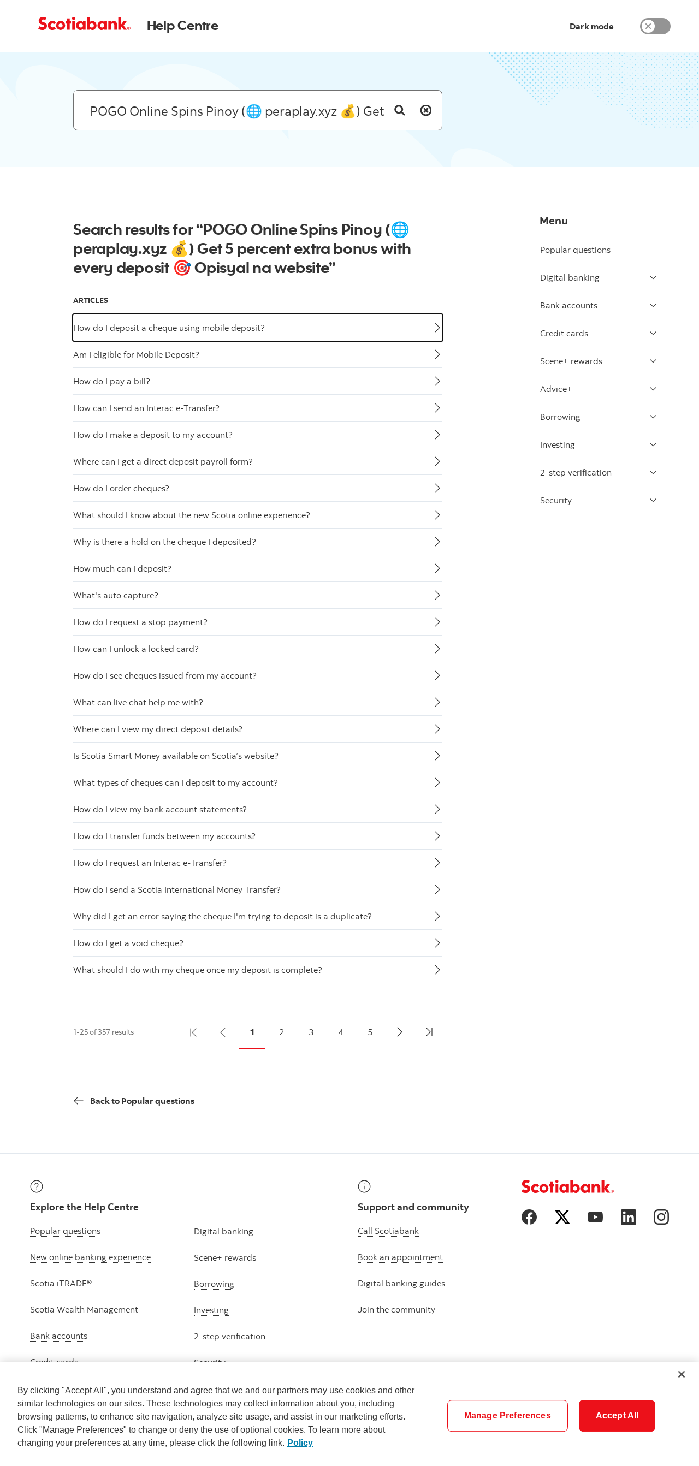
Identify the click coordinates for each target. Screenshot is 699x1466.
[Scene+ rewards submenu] (653, 361)
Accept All (617, 1415)
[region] (349, 1414)
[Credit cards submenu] (653, 333)
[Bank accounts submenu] (653, 305)
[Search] (400, 110)
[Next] (400, 1032)
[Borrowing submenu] (653, 416)
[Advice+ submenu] (653, 389)
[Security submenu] (653, 500)
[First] (193, 1032)
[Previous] (223, 1032)
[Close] (682, 1374)
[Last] (429, 1032)
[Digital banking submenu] (653, 277)
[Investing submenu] (653, 444)
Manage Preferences (507, 1415)
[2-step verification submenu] (653, 472)
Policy (300, 1442)
